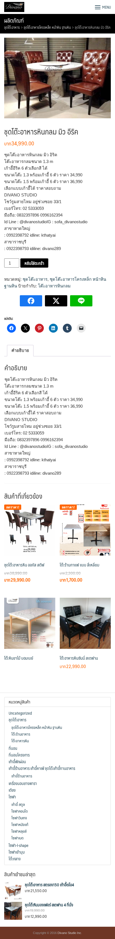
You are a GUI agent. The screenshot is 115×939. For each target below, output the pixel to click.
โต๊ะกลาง (15, 858)
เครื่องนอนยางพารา (23, 783)
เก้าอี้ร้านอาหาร (21, 775)
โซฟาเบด (17, 837)
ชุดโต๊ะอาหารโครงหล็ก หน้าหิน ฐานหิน (47, 27)
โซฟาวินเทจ (19, 817)
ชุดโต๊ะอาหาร (12, 27)
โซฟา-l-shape (18, 845)
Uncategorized (20, 713)
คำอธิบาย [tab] (20, 350)
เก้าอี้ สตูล (18, 804)
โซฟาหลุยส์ (19, 831)
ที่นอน (13, 748)
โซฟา (12, 796)
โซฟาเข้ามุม (17, 852)
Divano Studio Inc (69, 933)
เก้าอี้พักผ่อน (17, 761)
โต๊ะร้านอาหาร (20, 734)
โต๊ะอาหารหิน (20, 740)
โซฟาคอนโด (19, 811)
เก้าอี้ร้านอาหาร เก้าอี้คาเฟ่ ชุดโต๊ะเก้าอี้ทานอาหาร (42, 768)
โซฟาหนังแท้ (19, 824)
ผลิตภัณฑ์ (14, 20)
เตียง (12, 790)
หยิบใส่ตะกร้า (34, 263)
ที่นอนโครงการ (19, 754)
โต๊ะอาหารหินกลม (54, 286)
